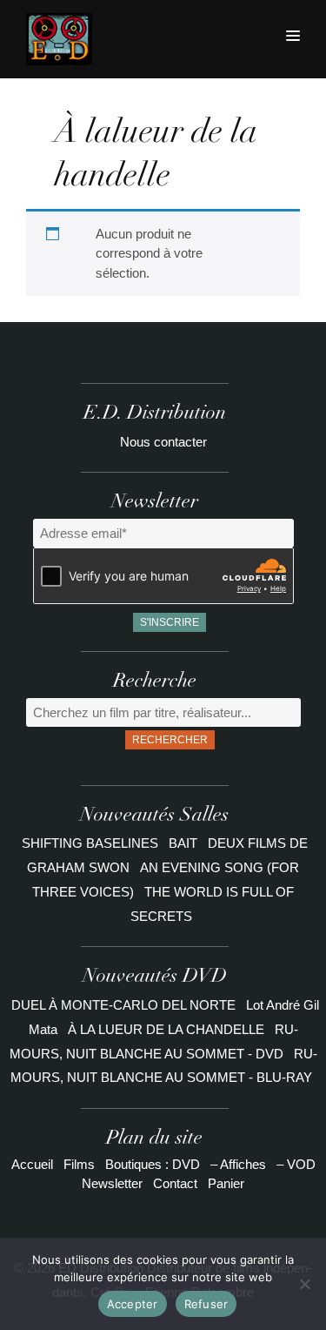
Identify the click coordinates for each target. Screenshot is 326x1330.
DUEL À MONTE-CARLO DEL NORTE (123, 1005)
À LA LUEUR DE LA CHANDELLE (166, 1029)
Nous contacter (163, 441)
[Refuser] (304, 1284)
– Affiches (238, 1164)
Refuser (206, 1304)
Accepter (132, 1304)
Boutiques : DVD (152, 1164)
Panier (226, 1183)
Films (79, 1164)
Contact (175, 1183)
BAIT (185, 843)
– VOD (296, 1164)
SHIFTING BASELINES (92, 843)
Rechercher (170, 740)
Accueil (32, 1164)
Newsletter (112, 1183)
